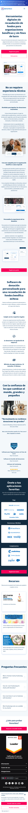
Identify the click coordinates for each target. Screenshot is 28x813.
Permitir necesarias (14, 807)
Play (14, 408)
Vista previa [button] (14, 56)
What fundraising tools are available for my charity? (13, 707)
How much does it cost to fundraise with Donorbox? (13, 697)
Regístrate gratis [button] (14, 51)
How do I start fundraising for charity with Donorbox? (11, 687)
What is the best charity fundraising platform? (13, 677)
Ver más (3, 800)
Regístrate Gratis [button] (14, 572)
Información (5, 764)
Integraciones (5, 771)
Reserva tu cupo (21, 4)
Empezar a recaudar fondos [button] (14, 728)
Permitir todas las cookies (14, 803)
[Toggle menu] (24, 9)
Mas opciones (5, 811)
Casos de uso (5, 767)
